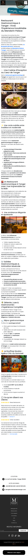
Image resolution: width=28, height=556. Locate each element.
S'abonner (23, 530)
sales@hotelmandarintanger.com (15, 489)
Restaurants (14, 511)
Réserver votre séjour (14, 552)
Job (14, 518)
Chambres (14, 515)
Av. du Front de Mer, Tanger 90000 (15, 479)
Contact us (14, 522)
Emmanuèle (13, 434)
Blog (14, 520)
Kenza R (12, 417)
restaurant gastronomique (14, 75)
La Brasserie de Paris (13, 45)
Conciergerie (14, 513)
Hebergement (14, 508)
